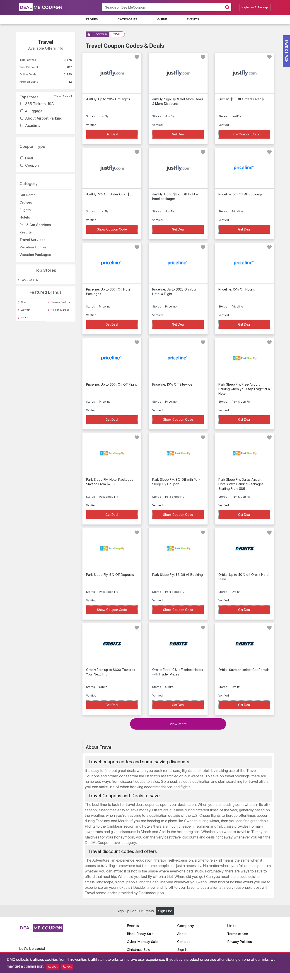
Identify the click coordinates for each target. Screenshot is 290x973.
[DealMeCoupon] (41, 930)
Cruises (25, 202)
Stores (91, 19)
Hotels (24, 217)
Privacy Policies (239, 941)
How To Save (286, 51)
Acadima (32, 125)
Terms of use (237, 934)
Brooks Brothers (61, 302)
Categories (128, 19)
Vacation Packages (35, 254)
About (181, 934)
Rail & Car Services (35, 225)
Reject (67, 966)
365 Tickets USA (39, 103)
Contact (183, 941)
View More (178, 724)
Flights (25, 210)
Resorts (25, 232)
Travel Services (32, 240)
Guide (162, 19)
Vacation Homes (32, 247)
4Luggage (34, 111)
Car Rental (27, 195)
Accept (53, 966)
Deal (29, 158)
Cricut (24, 302)
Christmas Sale (138, 949)
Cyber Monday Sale (142, 941)
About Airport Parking (43, 118)
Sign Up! (165, 911)
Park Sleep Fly (29, 280)
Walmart (25, 317)
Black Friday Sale (140, 934)
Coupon (32, 165)
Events (193, 19)
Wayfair (25, 309)
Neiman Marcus (60, 309)
